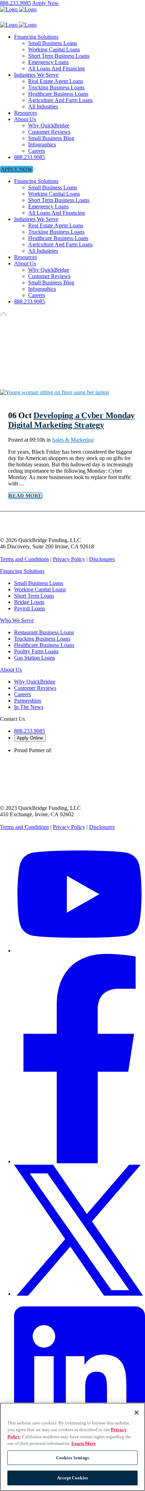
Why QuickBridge (34, 682)
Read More (25, 495)
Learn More (83, 1443)
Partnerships (27, 701)
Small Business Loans (38, 583)
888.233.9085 (15, 3)
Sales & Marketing (73, 440)
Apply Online (30, 738)
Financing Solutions (22, 571)
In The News (28, 707)
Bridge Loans (29, 602)
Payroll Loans (29, 608)
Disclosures (102, 559)
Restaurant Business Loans (44, 632)
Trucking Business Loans (42, 639)
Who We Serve (17, 620)
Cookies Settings (72, 1457)
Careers (22, 694)
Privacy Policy (69, 559)
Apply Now (45, 3)
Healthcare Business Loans (44, 645)
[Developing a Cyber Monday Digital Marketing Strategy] (54, 392)
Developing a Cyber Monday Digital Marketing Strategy (71, 420)
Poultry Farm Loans (36, 651)
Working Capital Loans (40, 589)
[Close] (136, 1412)
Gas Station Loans (34, 658)
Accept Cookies (72, 1477)
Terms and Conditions (24, 559)
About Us (11, 670)
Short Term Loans (34, 596)
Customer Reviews (35, 688)
